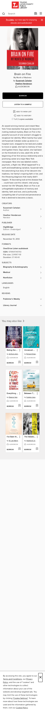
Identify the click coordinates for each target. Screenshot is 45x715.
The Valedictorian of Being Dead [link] (30, 437)
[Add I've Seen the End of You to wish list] (19, 449)
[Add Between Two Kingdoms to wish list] (36, 405)
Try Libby (10, 20)
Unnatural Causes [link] (30, 350)
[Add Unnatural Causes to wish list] (36, 362)
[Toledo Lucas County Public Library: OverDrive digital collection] (22, 5)
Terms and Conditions (12, 679)
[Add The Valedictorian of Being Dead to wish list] (36, 449)
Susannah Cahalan (24, 81)
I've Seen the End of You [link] (12, 437)
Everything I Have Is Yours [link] (12, 393)
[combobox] (17, 14)
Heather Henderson (23, 84)
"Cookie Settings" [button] (20, 698)
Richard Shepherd (31, 354)
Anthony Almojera (14, 354)
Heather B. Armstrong (31, 441)
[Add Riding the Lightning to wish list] (19, 362)
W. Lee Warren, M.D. (14, 441)
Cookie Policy (22, 708)
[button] (22, 96)
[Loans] (35, 14)
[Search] (3, 14)
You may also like (12, 321)
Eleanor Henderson (14, 397)
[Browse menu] (40, 13)
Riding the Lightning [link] (12, 350)
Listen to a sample (23, 104)
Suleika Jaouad (31, 397)
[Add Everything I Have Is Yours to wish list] (19, 405)
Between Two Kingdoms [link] (30, 393)
